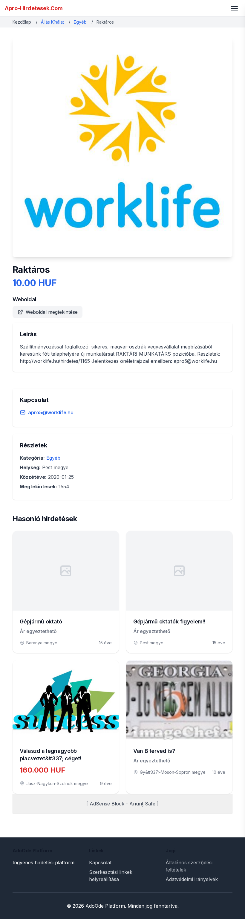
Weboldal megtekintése (52, 312)
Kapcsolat (100, 863)
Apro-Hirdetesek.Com (34, 8)
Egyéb (80, 22)
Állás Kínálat (52, 22)
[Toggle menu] (234, 8)
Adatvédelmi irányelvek (192, 879)
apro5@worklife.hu (51, 412)
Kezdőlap (22, 22)
